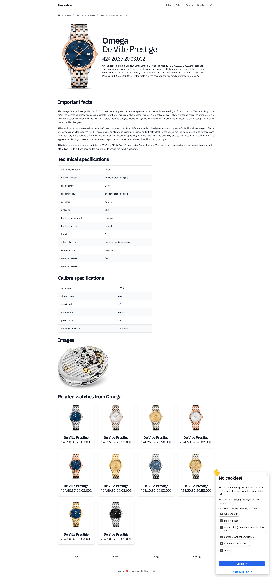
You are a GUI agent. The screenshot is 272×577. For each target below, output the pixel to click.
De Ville (79, 15)
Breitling (201, 5)
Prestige (91, 15)
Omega (189, 5)
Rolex (168, 5)
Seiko (178, 5)
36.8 (102, 15)
